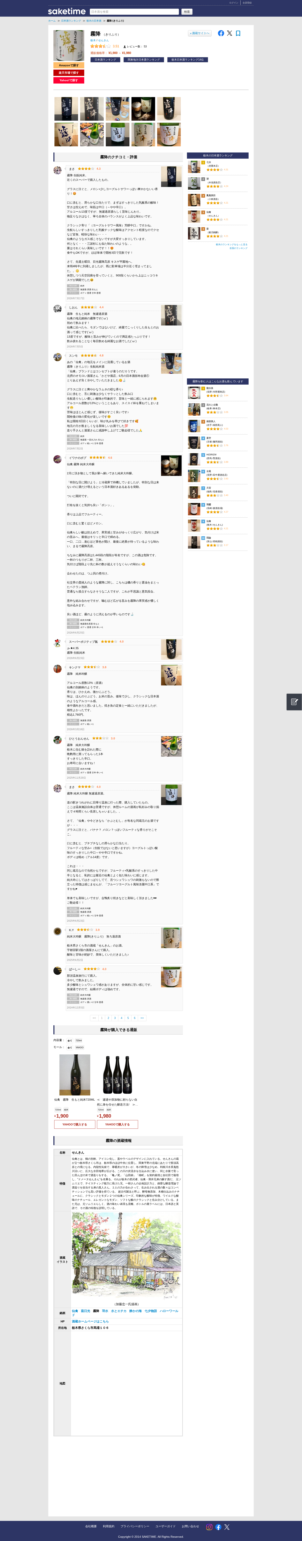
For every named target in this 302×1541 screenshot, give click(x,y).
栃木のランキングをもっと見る (232, 244)
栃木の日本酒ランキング (218, 155)
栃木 (93, 40)
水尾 (208, 471)
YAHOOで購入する (74, 1124)
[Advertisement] (87, 1472)
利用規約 (108, 1526)
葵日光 (86, 1311)
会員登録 (247, 2)
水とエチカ (119, 1311)
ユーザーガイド (166, 1526)
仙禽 (75, 1311)
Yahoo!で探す (69, 80)
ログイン (233, 2)
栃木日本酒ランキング (185, 59)
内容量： (59, 1040)
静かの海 (136, 1311)
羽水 (105, 1311)
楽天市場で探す (69, 72)
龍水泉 (209, 388)
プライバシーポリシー (135, 1526)
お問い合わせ (190, 1526)
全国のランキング (238, 248)
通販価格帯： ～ (110, 53)
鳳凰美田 (211, 195)
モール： (59, 1047)
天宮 (208, 488)
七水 (208, 162)
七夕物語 (151, 1311)
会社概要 (91, 1526)
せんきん (103, 40)
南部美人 (211, 421)
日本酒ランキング (105, 59)
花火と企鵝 (212, 404)
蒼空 (208, 438)
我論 (208, 537)
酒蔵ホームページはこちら (90, 1321)
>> (142, 1018)
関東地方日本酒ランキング (144, 59)
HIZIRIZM (211, 454)
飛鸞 (208, 504)
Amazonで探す (69, 65)
